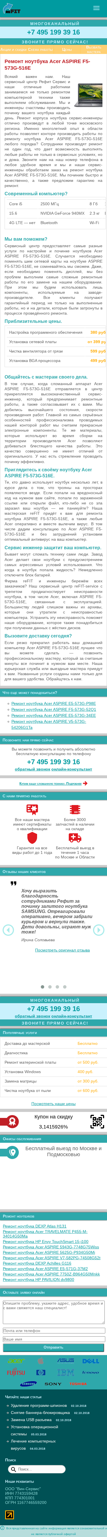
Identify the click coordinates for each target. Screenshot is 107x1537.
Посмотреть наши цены (53, 1103)
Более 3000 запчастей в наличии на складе (75, 824)
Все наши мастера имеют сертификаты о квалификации (32, 824)
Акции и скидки (13, 49)
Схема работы (40, 49)
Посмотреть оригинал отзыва (62, 950)
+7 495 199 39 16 (53, 32)
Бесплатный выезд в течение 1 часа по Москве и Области (75, 852)
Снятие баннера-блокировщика (40, 1412)
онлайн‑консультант (71, 769)
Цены (67, 49)
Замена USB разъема (31, 1419)
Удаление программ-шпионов (39, 1405)
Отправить (53, 1347)
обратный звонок (32, 769)
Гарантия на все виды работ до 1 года (32, 850)
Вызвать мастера (93, 49)
